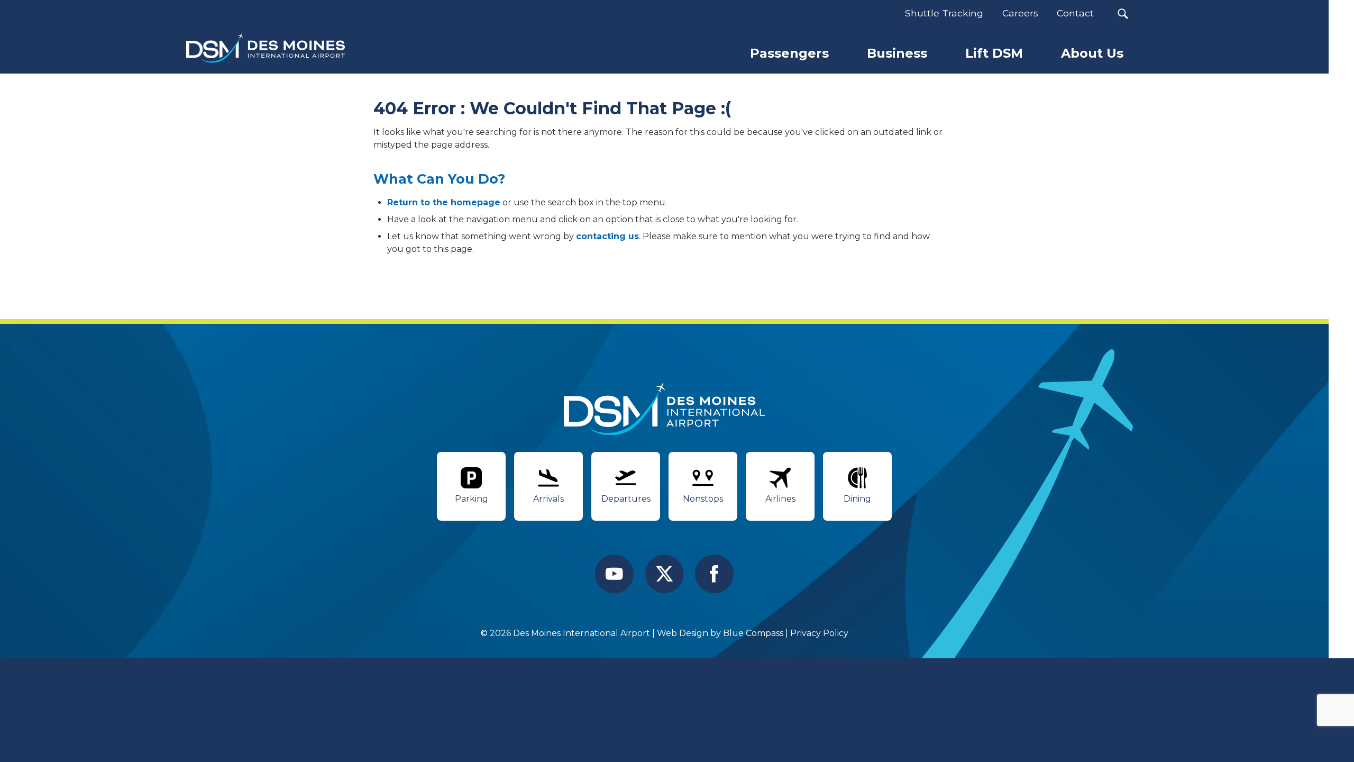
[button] (1122, 13)
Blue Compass (753, 633)
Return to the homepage (443, 202)
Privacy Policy (819, 633)
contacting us (607, 236)
